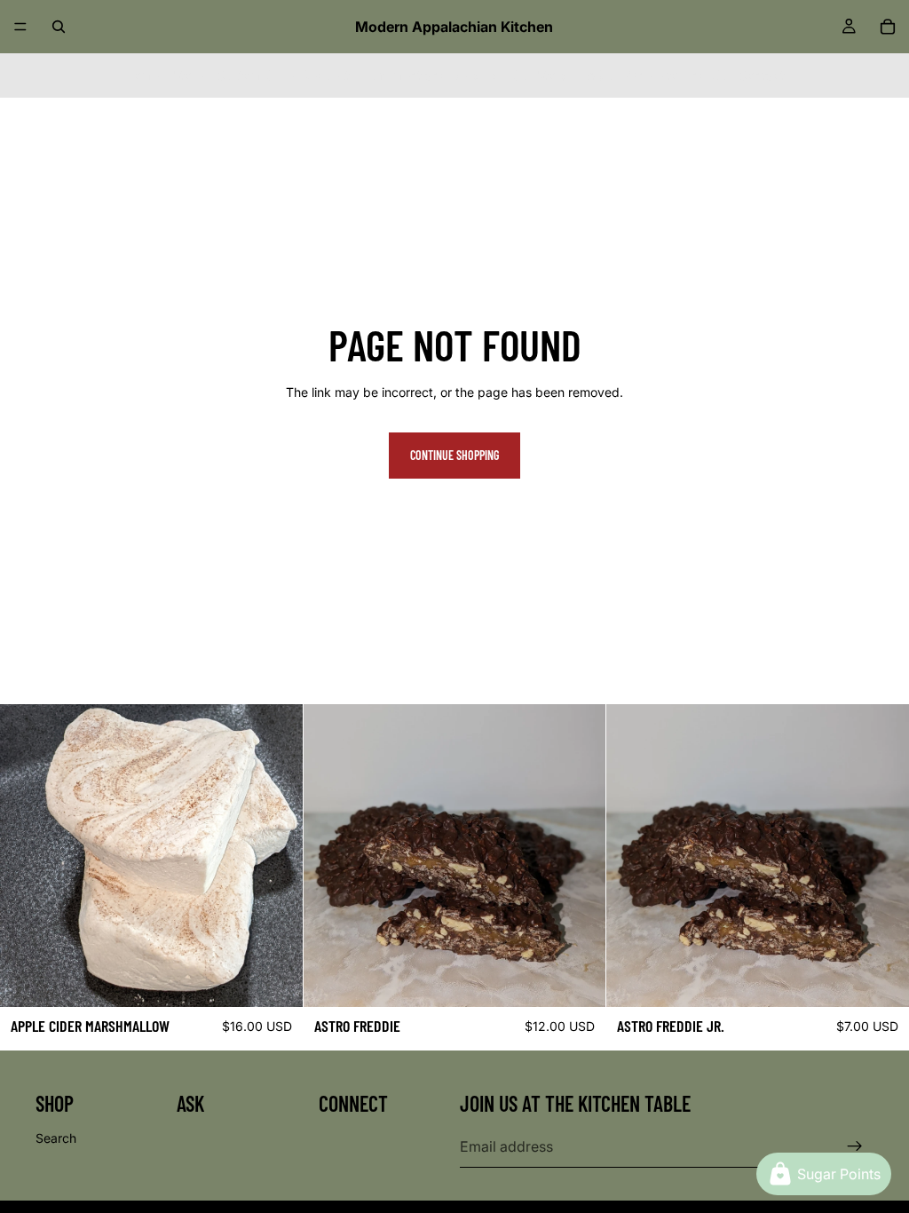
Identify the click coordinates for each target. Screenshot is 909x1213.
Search (56, 1138)
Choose (290, 979)
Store (187, 75)
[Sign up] (854, 1146)
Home (142, 75)
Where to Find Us (675, 75)
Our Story (539, 75)
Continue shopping (454, 455)
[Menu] (20, 26)
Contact (762, 75)
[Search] (58, 26)
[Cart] (887, 26)
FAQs (596, 75)
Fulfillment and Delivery (430, 75)
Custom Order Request (283, 75)
